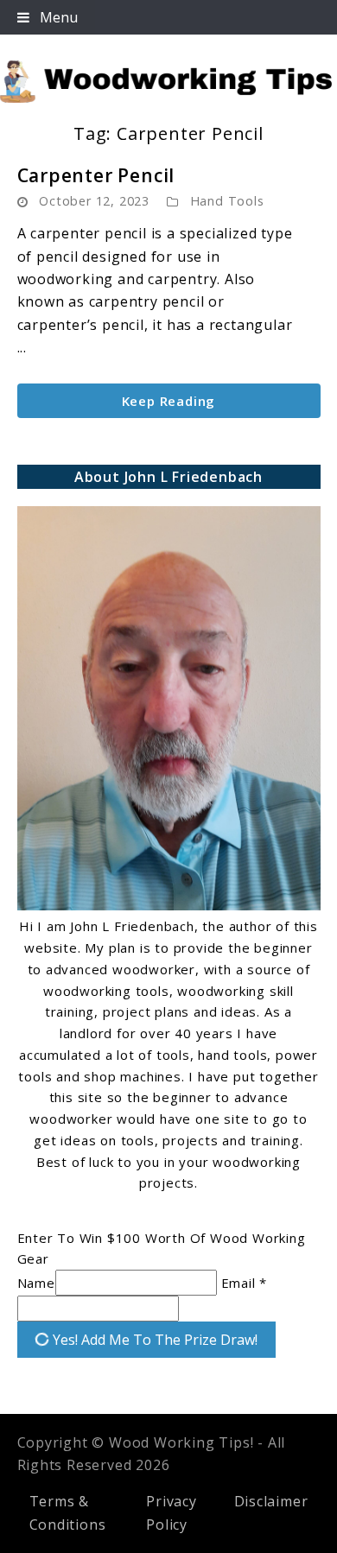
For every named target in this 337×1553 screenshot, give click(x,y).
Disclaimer (271, 1501)
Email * (244, 1282)
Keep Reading (169, 400)
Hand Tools (227, 201)
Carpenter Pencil (96, 175)
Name (36, 1282)
